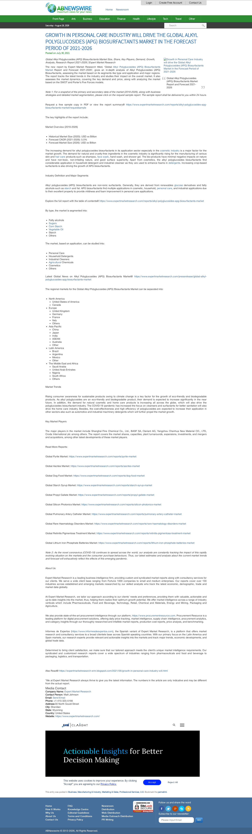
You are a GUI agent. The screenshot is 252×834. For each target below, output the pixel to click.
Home (109, 9)
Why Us (49, 813)
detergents (174, 163)
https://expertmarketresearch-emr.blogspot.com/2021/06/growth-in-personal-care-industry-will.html (113, 670)
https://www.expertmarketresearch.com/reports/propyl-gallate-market (116, 494)
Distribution (108, 809)
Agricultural (55, 262)
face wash (103, 156)
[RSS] (188, 809)
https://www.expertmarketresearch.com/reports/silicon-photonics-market (121, 504)
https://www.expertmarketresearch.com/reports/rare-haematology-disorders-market (140, 523)
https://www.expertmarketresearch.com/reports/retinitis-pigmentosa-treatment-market (143, 533)
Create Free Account (170, 3)
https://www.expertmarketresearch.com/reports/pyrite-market (102, 456)
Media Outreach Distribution (117, 816)
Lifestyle (151, 18)
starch (67, 188)
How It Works (52, 809)
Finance (121, 18)
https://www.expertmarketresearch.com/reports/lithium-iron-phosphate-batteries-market (146, 542)
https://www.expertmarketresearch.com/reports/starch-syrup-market (114, 485)
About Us (50, 816)
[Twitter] (168, 809)
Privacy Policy (75, 820)
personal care (164, 188)
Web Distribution (111, 813)
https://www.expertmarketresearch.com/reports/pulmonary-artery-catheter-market (137, 514)
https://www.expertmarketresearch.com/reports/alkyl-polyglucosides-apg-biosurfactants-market (151, 201)
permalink (162, 792)
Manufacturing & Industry (89, 792)
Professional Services (129, 792)
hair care (60, 156)
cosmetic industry (169, 150)
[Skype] (181, 809)
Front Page (58, 18)
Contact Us (195, 3)
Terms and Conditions (80, 816)
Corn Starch (55, 226)
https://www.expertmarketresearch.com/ (77, 716)
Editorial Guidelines (78, 813)
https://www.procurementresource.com (153, 615)
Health (136, 18)
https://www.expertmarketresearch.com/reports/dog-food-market (109, 475)
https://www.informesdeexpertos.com (92, 631)
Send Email (59, 697)
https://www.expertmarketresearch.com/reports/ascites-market (105, 466)
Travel (178, 18)
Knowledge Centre (78, 809)
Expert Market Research (77, 691)
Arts (73, 18)
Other (192, 18)
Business (87, 18)
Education (104, 18)
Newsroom (122, 9)
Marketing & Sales (110, 792)
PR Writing (107, 820)
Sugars (53, 223)
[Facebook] (161, 809)
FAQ (70, 806)
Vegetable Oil (56, 229)
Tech (165, 18)
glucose (178, 185)
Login (149, 3)
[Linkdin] (175, 809)
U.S (142, 792)
